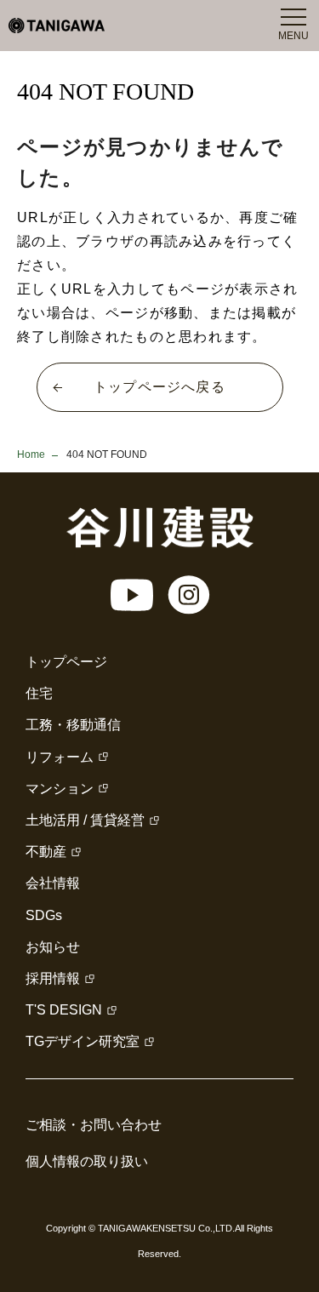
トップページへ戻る (159, 387)
